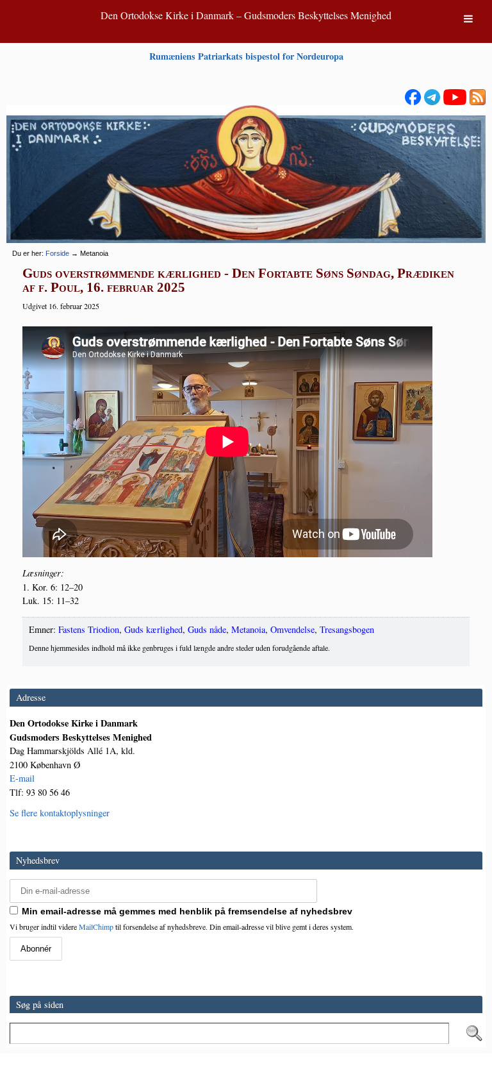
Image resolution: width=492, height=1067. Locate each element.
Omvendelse (292, 629)
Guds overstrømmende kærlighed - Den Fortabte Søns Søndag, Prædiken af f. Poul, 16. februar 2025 (238, 280)
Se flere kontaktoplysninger (60, 813)
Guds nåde (207, 629)
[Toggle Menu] (468, 18)
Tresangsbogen (347, 629)
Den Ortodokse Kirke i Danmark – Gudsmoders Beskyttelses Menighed (246, 15)
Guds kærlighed (153, 629)
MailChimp (96, 926)
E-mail (22, 778)
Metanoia (248, 629)
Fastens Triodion (88, 629)
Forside (57, 253)
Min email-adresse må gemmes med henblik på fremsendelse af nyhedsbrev (187, 911)
